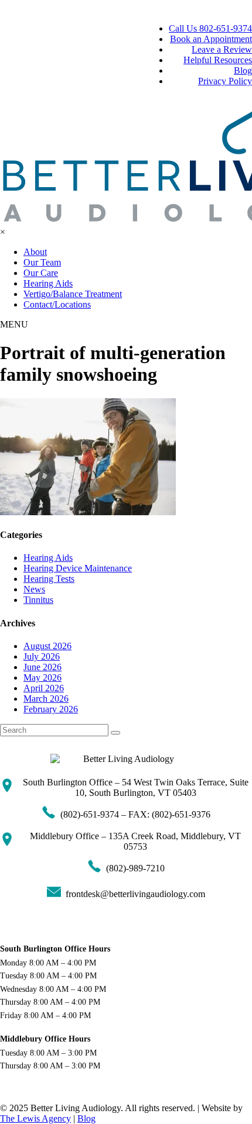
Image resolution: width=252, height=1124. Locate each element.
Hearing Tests (48, 579)
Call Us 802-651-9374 (210, 28)
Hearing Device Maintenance (77, 568)
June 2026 (42, 667)
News (34, 589)
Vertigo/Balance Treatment (72, 294)
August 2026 (47, 646)
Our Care (40, 273)
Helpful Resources (217, 60)
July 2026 (41, 656)
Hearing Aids (48, 283)
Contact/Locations (57, 304)
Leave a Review (222, 49)
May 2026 (42, 677)
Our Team (42, 262)
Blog (243, 70)
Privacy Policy (225, 81)
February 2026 (50, 709)
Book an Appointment (211, 39)
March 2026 (46, 699)
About (35, 252)
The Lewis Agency (35, 1118)
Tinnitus (38, 600)
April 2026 (43, 688)
